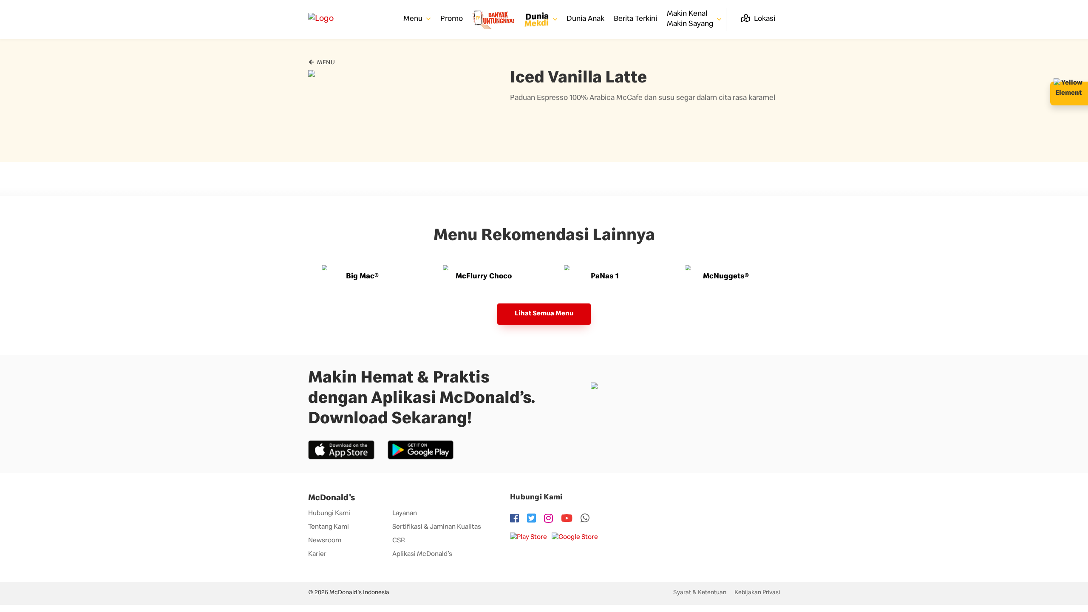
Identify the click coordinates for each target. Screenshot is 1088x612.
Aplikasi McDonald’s (422, 554)
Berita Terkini (635, 19)
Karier (317, 554)
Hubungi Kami (329, 513)
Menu (325, 63)
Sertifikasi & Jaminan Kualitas (436, 527)
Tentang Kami (328, 527)
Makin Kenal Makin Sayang (691, 19)
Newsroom (324, 541)
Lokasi (763, 19)
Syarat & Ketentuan (699, 593)
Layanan (404, 513)
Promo (451, 19)
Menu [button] (413, 19)
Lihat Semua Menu (544, 314)
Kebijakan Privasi (757, 593)
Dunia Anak (585, 19)
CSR (398, 541)
